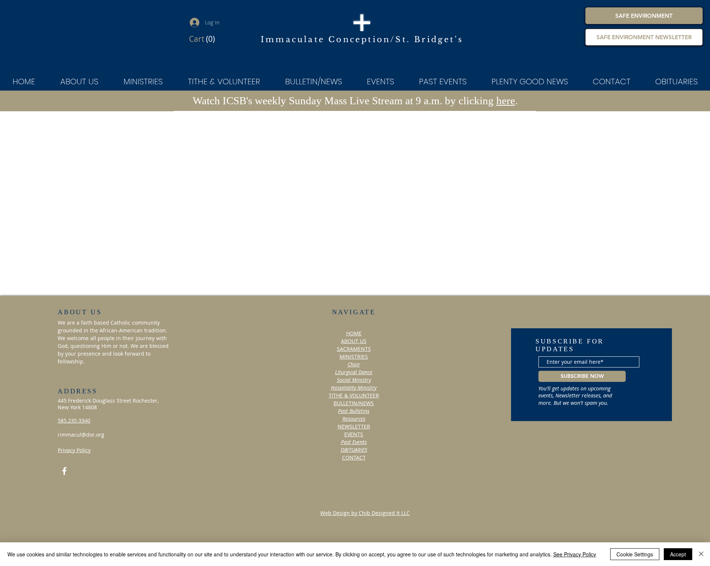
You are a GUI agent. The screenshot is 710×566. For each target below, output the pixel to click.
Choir (354, 364)
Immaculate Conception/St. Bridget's (362, 39)
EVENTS (353, 434)
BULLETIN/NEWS (354, 403)
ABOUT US (353, 341)
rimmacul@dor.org (81, 434)
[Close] (701, 554)
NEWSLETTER (354, 426)
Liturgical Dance (353, 372)
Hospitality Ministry (353, 387)
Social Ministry (354, 379)
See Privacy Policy (574, 554)
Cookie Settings (634, 554)
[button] (203, 39)
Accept (678, 554)
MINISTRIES (353, 356)
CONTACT (354, 457)
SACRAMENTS (354, 348)
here (505, 100)
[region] (361, 527)
